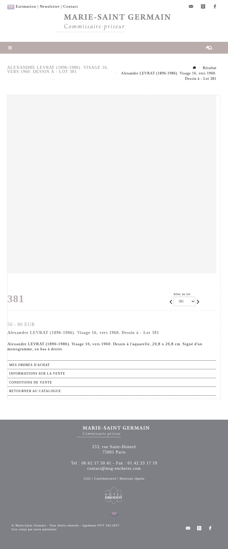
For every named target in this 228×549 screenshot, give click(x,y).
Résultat (209, 68)
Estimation (26, 6)
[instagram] (203, 6)
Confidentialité (105, 478)
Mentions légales (132, 478)
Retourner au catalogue (35, 391)
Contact (70, 6)
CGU (87, 478)
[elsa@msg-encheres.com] (191, 6)
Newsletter (50, 6)
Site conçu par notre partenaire (34, 529)
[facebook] (215, 6)
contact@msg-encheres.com (114, 468)
